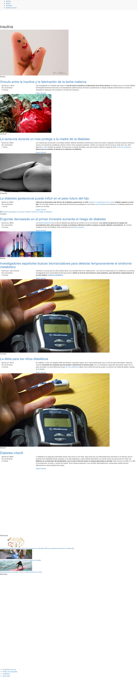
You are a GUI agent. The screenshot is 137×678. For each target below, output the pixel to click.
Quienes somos (11, 8)
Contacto (9, 5)
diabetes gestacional (45, 223)
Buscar (8, 3)
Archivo (8, 1)
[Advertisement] (52, 17)
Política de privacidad (10, 671)
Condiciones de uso (9, 669)
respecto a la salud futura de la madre (102, 202)
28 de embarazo (78, 227)
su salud (44, 147)
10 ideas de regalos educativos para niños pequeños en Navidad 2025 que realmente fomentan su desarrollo (37, 548)
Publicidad (6, 674)
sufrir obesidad (101, 204)
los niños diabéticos (72, 367)
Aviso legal (6, 676)
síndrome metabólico (124, 147)
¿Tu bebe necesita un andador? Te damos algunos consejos (20, 560)
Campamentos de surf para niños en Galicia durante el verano (21, 572)
